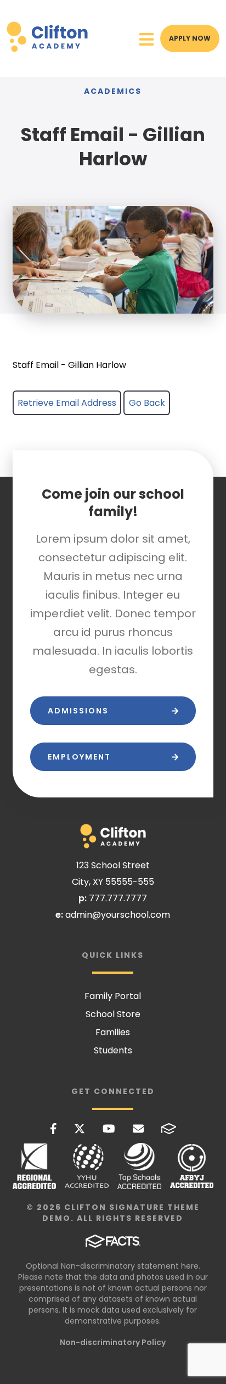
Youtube (109, 1128)
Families (112, 1032)
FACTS (169, 1128)
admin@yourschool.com (117, 914)
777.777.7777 (118, 898)
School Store (113, 1014)
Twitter (79, 1128)
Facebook (53, 1128)
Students (113, 1050)
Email (138, 1128)
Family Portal (112, 996)
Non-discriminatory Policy (113, 1342)
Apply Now (190, 38)
